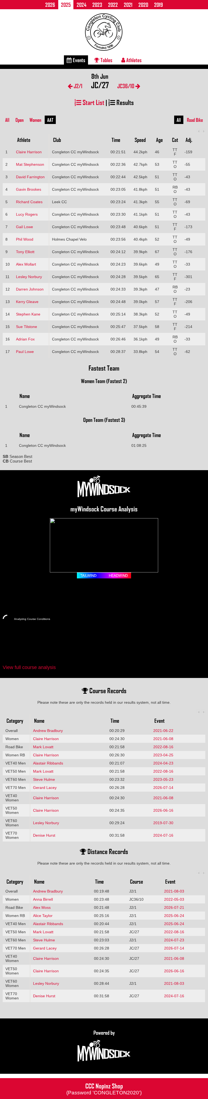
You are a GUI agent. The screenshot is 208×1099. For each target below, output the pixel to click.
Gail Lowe (24, 227)
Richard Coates (29, 202)
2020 (143, 4)
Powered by (104, 1032)
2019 (158, 4)
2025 (66, 4)
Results (124, 102)
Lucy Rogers (27, 214)
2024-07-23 (174, 940)
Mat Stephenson (30, 164)
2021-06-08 (163, 739)
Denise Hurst (44, 835)
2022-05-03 (174, 899)
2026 (50, 4)
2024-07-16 (163, 835)
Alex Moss (42, 907)
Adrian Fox (25, 339)
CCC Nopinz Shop (104, 1088)
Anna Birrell (43, 899)
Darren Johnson (30, 289)
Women (35, 120)
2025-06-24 (174, 915)
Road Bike (195, 120)
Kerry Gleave (27, 302)
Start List (92, 102)
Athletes (133, 60)
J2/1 (77, 85)
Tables (105, 60)
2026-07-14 (163, 787)
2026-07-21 (174, 907)
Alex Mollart (26, 264)
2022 (113, 4)
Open (19, 120)
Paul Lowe (25, 351)
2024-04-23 (163, 763)
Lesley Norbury (29, 277)
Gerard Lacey (45, 787)
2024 (81, 4)
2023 (97, 4)
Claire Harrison (29, 152)
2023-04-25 (163, 755)
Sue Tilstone (26, 326)
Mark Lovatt (43, 747)
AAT (50, 120)
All (7, 120)
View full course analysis (29, 667)
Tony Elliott (25, 252)
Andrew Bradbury (48, 730)
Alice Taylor (43, 915)
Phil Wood (24, 239)
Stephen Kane (28, 314)
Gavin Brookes (28, 189)
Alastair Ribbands (48, 763)
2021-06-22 (163, 730)
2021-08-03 (174, 891)
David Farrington (30, 177)
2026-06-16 (163, 810)
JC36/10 (126, 85)
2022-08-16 (163, 747)
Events (78, 60)
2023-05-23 (163, 779)
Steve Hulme (44, 779)
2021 (128, 4)
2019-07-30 (163, 823)
